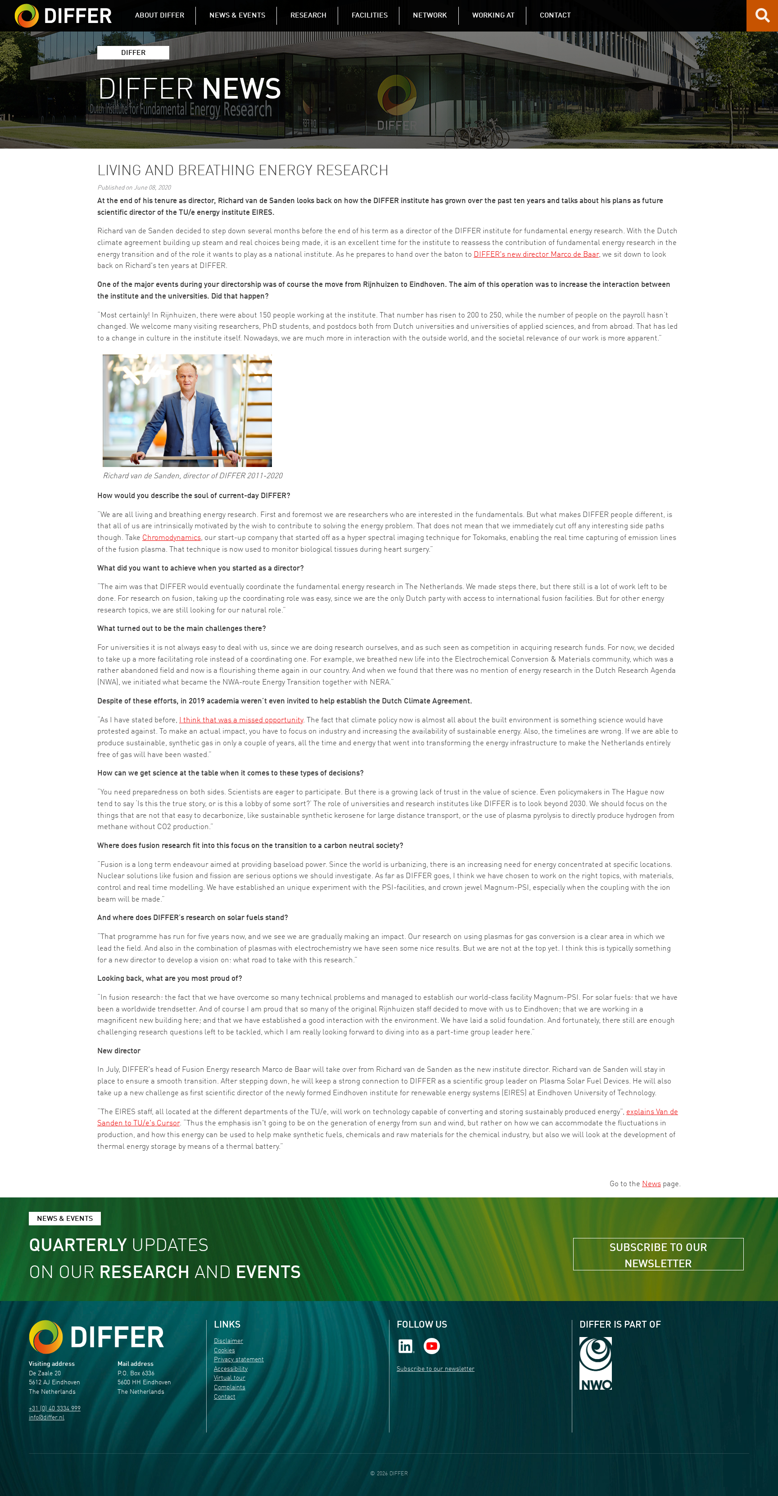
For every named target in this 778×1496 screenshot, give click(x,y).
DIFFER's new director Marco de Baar (536, 254)
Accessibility (231, 1369)
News (651, 1184)
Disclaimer (228, 1341)
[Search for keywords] (762, 19)
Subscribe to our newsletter (658, 1256)
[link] (406, 1346)
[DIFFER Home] (63, 10)
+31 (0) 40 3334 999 (55, 1409)
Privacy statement (239, 1360)
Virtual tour (229, 1378)
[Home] (96, 1337)
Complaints (229, 1388)
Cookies (224, 1351)
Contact (224, 1397)
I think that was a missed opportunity (241, 720)
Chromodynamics (171, 538)
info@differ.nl (46, 1418)
